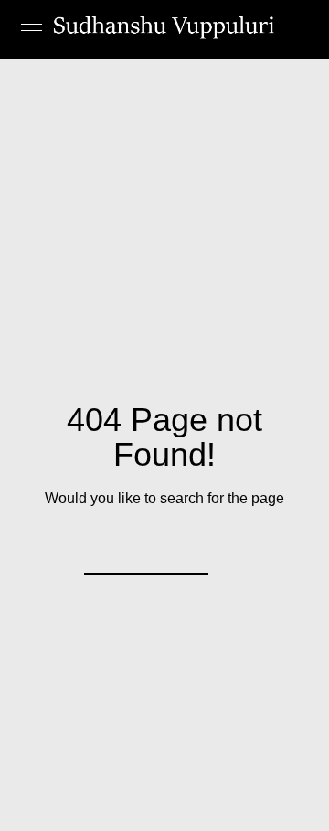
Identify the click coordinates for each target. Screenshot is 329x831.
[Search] (182, 549)
